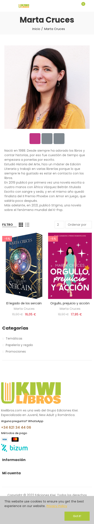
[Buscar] (74, 6)
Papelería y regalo (19, 345)
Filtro (7, 224)
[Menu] (4, 6)
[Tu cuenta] (89, 6)
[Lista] (27, 225)
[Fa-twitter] (47, 138)
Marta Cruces (24, 309)
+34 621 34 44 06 (16, 427)
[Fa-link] (59, 138)
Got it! (77, 516)
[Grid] (21, 225)
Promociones (16, 351)
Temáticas (14, 338)
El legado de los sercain (24, 303)
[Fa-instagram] (35, 138)
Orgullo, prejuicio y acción (70, 303)
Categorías (15, 328)
